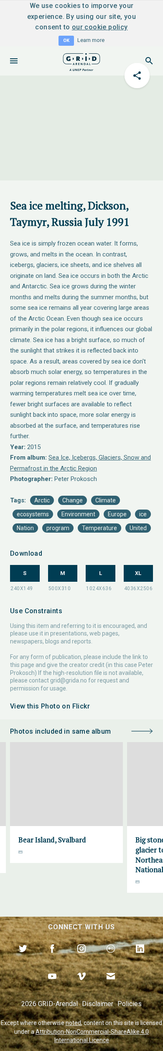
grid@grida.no (68, 680)
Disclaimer (97, 1004)
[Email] (110, 986)
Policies (129, 1004)
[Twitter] (23, 958)
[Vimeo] (81, 986)
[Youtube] (52, 986)
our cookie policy (100, 27)
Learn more (90, 40)
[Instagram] (81, 958)
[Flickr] (110, 958)
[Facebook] (52, 958)
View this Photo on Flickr (50, 706)
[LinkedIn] (140, 958)
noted (73, 1023)
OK (66, 40)
